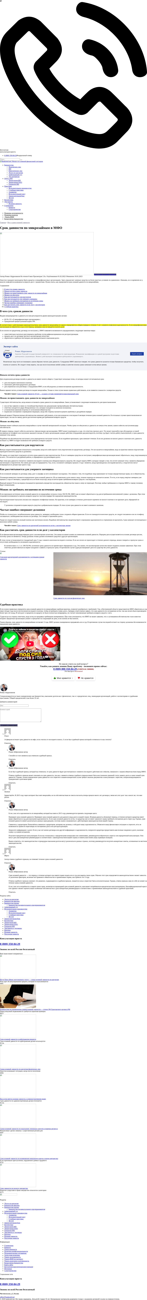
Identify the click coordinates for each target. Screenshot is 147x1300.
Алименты (12, 192)
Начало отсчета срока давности (15, 291)
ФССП (11, 198)
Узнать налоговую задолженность (16, 1261)
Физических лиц (15, 167)
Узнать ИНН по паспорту (13, 1259)
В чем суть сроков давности (14, 289)
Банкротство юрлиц (11, 903)
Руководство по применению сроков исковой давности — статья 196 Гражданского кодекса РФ (35, 1009)
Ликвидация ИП (15, 180)
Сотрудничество (15, 209)
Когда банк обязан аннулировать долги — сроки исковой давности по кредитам (29, 980)
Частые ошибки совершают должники (18, 303)
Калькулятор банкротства (13, 219)
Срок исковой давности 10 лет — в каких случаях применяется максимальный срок (48, 394)
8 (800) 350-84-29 (10, 155)
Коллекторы (8, 200)
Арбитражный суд (15, 175)
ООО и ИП (8, 178)
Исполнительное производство (20, 188)
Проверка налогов (11, 215)
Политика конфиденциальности (16, 1251)
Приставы (8, 186)
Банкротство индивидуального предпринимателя (27, 905)
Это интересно (14, 177)
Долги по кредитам (16, 173)
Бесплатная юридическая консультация (18, 1267)
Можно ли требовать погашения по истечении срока (23, 301)
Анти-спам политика (12, 1255)
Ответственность (10, 1249)
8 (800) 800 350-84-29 (65, 668)
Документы (8, 202)
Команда (12, 207)
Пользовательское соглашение (15, 1253)
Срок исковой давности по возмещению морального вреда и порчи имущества (29, 1158)
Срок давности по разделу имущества (14, 1188)
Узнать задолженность (12, 1257)
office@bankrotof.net (7, 1297)
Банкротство (9, 165)
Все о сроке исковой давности (105, 274)
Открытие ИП (14, 184)
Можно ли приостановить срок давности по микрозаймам (25, 293)
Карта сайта (8, 1265)
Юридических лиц (15, 171)
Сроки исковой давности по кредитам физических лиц (20, 1069)
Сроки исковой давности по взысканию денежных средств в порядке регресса (29, 1129)
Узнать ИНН (9, 217)
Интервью (8, 1269)
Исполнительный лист (17, 194)
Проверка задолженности (13, 213)
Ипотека (7, 930)
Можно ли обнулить (11, 295)
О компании (8, 206)
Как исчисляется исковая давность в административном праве (23, 1099)
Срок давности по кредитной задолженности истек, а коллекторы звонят (44, 525)
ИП (10, 169)
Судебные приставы (16, 190)
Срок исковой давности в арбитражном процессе (18, 1039)
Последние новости (11, 934)
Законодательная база (16, 196)
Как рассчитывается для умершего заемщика (20, 299)
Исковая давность (15, 204)
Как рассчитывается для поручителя (17, 297)
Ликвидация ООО (15, 182)
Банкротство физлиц (11, 901)
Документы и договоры (13, 928)
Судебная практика (11, 307)
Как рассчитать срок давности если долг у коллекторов (24, 305)
